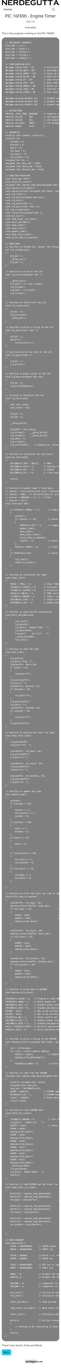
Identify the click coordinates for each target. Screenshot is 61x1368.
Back (6, 1352)
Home (8, 9)
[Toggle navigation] (53, 9)
